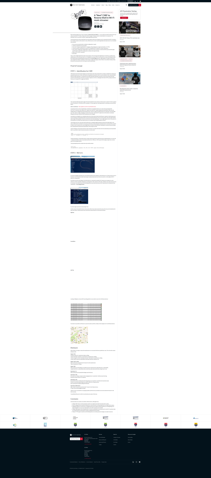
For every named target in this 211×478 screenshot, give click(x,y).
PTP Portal (130, 1)
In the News (115, 439)
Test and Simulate (102, 437)
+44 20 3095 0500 (113, 1)
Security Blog (130, 437)
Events (113, 5)
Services (93, 5)
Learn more (124, 17)
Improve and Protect (102, 442)
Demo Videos (130, 439)
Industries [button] (98, 5)
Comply (100, 444)
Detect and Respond (102, 439)
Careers (114, 444)
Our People (115, 442)
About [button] (103, 5)
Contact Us (117, 5)
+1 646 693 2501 (123, 1)
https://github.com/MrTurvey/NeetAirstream (87, 106)
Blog (106, 5)
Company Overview (116, 437)
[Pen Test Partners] (77, 5)
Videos (109, 5)
